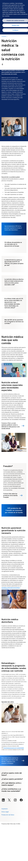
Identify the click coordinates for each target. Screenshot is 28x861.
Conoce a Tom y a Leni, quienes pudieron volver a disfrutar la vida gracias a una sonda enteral (10, 425)
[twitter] (9, 800)
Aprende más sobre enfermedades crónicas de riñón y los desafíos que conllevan (9, 704)
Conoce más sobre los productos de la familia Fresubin (10, 495)
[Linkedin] (3, 800)
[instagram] (15, 800)
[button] (14, 370)
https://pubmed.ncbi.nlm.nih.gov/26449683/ (14, 747)
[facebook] (21, 800)
